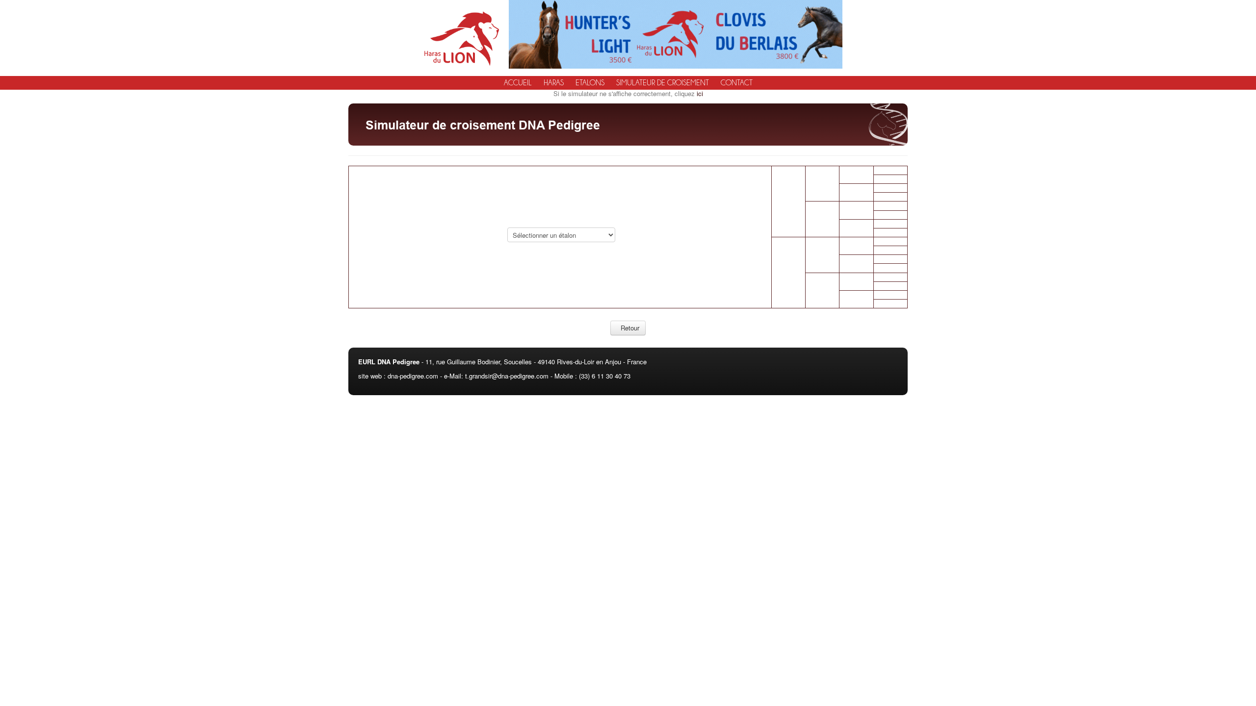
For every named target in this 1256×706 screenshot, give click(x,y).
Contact (737, 83)
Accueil (518, 83)
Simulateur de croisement (662, 83)
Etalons (590, 83)
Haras (554, 83)
